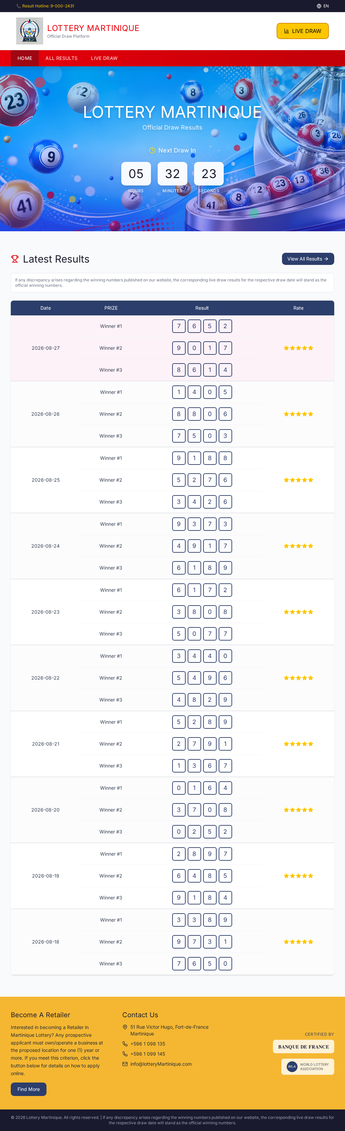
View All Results (304, 259)
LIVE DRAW (306, 31)
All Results (61, 58)
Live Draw (104, 58)
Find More (29, 1089)
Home (25, 58)
